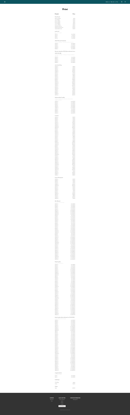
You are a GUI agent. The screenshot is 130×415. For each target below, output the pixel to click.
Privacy (62, 402)
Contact (62, 404)
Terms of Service (62, 399)
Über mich (51, 399)
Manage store (75, 399)
